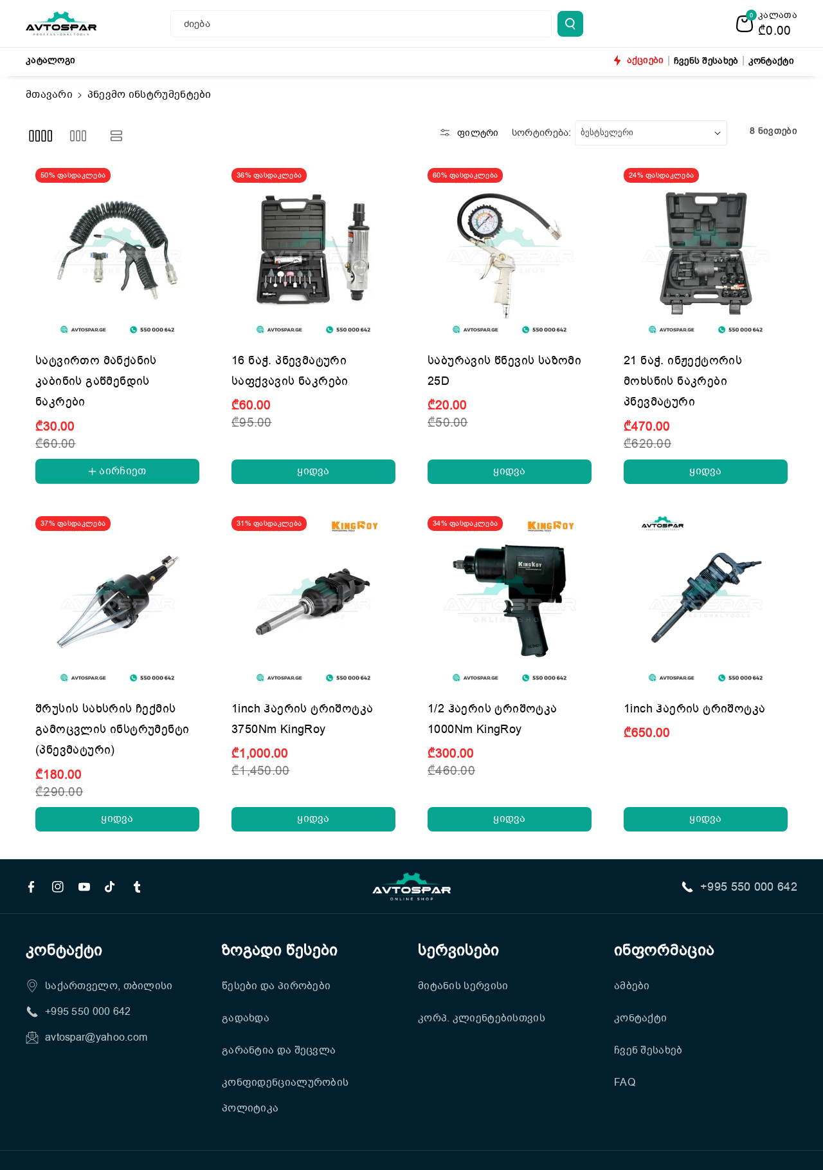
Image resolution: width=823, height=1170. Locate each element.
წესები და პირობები (276, 986)
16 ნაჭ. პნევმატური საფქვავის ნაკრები (289, 371)
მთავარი (49, 95)
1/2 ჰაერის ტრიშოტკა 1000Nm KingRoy (492, 719)
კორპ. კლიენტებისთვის (481, 1018)
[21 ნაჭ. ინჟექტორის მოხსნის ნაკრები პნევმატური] (705, 250)
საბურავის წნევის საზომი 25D (504, 371)
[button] (766, 23)
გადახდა (245, 1018)
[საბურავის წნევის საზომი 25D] (509, 250)
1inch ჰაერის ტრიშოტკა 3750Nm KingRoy (302, 719)
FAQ (624, 1082)
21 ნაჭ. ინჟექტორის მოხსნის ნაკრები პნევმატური (683, 381)
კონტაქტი (640, 1018)
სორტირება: (542, 132)
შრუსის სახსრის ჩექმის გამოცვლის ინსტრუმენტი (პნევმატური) (112, 729)
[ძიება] (570, 24)
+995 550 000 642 (748, 887)
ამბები (632, 986)
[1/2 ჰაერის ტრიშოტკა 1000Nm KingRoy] (509, 598)
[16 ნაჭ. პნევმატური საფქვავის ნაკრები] (313, 250)
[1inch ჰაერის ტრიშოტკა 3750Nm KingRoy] (313, 598)
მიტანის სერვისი (463, 986)
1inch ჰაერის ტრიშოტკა (694, 708)
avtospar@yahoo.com (96, 1037)
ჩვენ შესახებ (648, 1050)
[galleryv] (78, 136)
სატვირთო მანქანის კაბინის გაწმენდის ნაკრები (96, 381)
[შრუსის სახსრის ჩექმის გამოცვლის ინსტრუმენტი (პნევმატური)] (117, 598)
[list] (116, 136)
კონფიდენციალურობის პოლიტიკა (285, 1095)
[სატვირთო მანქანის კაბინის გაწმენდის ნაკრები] (117, 250)
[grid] (40, 136)
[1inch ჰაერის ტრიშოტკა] (705, 598)
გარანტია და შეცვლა (279, 1050)
